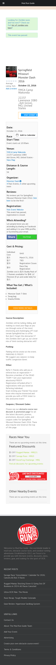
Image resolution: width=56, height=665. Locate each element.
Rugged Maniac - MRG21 (27, 452)
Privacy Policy (10, 655)
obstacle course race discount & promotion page (21, 410)
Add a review (11, 88)
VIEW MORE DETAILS (22, 308)
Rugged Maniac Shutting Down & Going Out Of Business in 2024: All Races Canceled (24, 584)
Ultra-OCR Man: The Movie (16, 592)
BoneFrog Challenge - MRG (28, 460)
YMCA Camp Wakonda (16, 152)
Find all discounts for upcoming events (26, 463)
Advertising (9, 637)
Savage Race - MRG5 (25, 456)
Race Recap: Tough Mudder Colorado (20, 598)
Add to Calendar (27, 135)
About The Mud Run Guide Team (18, 626)
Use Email (27, 237)
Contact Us (9, 620)
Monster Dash (13, 181)
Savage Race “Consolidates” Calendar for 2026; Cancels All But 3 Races (24, 576)
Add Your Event (10, 631)
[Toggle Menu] (3, 3)
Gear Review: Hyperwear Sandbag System (22, 603)
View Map (11, 160)
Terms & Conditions (12, 649)
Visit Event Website (15, 209)
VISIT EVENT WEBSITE (34, 115)
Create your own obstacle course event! (21, 643)
